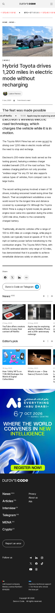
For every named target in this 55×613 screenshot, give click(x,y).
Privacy (32, 493)
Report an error (13, 543)
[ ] (6, 60)
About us (33, 497)
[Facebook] (5, 277)
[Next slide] (52, 296)
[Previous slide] (44, 296)
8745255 (5, 589)
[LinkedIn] (19, 277)
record (45, 141)
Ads (30, 501)
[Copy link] (26, 277)
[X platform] (12, 277)
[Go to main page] (15, 480)
